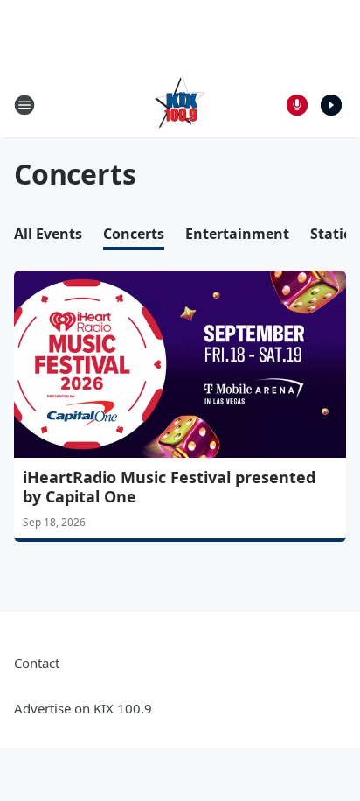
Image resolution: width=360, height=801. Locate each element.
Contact (36, 662)
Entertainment (237, 233)
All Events (48, 233)
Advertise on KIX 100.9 (83, 708)
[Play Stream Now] (331, 105)
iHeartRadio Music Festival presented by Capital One (169, 486)
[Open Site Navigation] (24, 105)
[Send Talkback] (297, 105)
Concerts (133, 233)
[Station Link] (180, 104)
